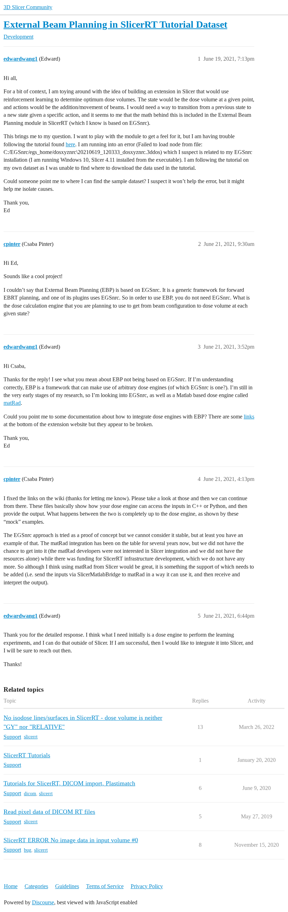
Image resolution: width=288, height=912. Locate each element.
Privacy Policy (147, 886)
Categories (36, 886)
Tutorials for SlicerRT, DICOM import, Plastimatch (69, 783)
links (249, 417)
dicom (30, 793)
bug (27, 850)
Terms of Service (105, 886)
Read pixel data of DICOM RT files (49, 811)
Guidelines (67, 886)
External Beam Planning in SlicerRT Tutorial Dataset (115, 24)
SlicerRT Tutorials (27, 755)
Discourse (43, 902)
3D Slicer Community (28, 7)
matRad (12, 403)
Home (11, 886)
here (70, 144)
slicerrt (31, 736)
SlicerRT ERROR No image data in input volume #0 (71, 840)
